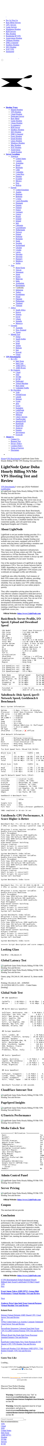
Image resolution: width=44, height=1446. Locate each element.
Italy (17, 223)
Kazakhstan (20, 294)
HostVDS (19, 426)
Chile (18, 170)
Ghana (18, 319)
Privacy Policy (16, 443)
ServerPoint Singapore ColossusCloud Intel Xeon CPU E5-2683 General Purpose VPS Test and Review (22, 1329)
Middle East (15, 334)
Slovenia (19, 256)
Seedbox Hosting (17, 130)
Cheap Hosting (16, 123)
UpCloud (19, 412)
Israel (18, 343)
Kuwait (18, 352)
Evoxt (18, 406)
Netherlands (20, 230)
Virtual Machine (22, 383)
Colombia (19, 172)
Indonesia (19, 290)
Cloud (18, 372)
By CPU (14, 359)
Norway (19, 232)
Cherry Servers (21, 417)
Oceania (14, 325)
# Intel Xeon (11, 1282)
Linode (18, 397)
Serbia (18, 263)
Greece (18, 214)
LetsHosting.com (23, 1367)
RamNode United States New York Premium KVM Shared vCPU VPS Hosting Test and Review (21, 1343)
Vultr (18, 392)
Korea (18, 277)
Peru (17, 183)
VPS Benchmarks (13, 459)
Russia (18, 216)
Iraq (17, 350)
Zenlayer (19, 428)
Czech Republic (22, 201)
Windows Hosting (18, 143)
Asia (12, 265)
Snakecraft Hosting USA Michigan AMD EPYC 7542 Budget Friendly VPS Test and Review (22, 1349)
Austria (18, 192)
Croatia (18, 250)
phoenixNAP (21, 421)
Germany (19, 212)
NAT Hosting (16, 147)
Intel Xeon (20, 361)
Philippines (20, 301)
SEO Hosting (16, 132)
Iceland (18, 219)
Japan (18, 274)
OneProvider (21, 419)
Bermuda (19, 167)
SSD (17, 374)
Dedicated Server (17, 116)
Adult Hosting (16, 152)
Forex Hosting (16, 136)
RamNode (20, 423)
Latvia (18, 252)
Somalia (19, 321)
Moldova (19, 261)
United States (21, 159)
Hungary (19, 259)
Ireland (18, 221)
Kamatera (19, 408)
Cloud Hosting (16, 114)
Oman (18, 354)
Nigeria (18, 314)
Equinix (19, 430)
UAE (18, 341)
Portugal (19, 236)
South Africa (20, 310)
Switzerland (20, 245)
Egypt (18, 317)
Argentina (19, 163)
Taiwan (18, 270)
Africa (13, 308)
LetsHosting (5, 489)
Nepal (18, 297)
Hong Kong (20, 268)
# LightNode (21, 1282)
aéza (17, 403)
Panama (19, 176)
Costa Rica (20, 174)
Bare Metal (15, 118)
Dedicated (19, 381)
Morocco (19, 323)
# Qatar (35, 1282)
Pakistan (19, 299)
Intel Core (19, 363)
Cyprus (18, 199)
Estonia (18, 205)
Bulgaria (19, 196)
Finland (19, 208)
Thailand (19, 303)
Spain (18, 241)
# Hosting (26, 1280)
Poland (18, 234)
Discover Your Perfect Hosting (13, 1386)
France (18, 210)
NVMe (18, 377)
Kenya (18, 312)
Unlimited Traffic (22, 388)
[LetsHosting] (18, 58)
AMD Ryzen (21, 368)
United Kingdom (22, 190)
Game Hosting (16, 121)
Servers (4, 1442)
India (18, 281)
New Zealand (21, 330)
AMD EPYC (21, 366)
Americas (14, 156)
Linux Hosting (16, 141)
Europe (13, 187)
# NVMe (29, 1282)
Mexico (19, 181)
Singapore (19, 272)
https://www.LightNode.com (29, 613)
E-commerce (16, 125)
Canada (19, 161)
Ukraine (19, 248)
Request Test (16, 441)
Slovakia (19, 254)
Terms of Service (17, 448)
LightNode (20, 410)
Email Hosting (16, 139)
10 (2, 1320)
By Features (15, 370)
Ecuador (19, 179)
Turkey (18, 292)
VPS (3, 1424)
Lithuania (19, 225)
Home (3, 459)
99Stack (19, 415)
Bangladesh (20, 285)
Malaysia (19, 279)
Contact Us (15, 439)
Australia (19, 328)
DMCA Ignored (17, 134)
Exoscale (19, 435)
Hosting (4, 1437)
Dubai (18, 337)
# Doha (19, 1280)
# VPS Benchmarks (8, 1280)
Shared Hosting (17, 110)
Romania (19, 239)
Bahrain (19, 348)
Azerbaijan (20, 283)
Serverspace (20, 432)
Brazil (18, 165)
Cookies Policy (16, 446)
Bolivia (18, 185)
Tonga (18, 332)
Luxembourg (21, 228)
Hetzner (19, 399)
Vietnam (19, 305)
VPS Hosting (16, 112)
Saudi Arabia (21, 339)
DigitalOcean (21, 394)
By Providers (16, 390)
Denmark (19, 203)
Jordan (18, 346)
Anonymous (15, 150)
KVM (18, 379)
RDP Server (15, 127)
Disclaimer (15, 450)
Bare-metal (20, 386)
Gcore (18, 401)
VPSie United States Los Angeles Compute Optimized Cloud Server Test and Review (22, 1323)
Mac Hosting (16, 145)
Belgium (19, 194)
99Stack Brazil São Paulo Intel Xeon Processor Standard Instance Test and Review (19, 1336)
